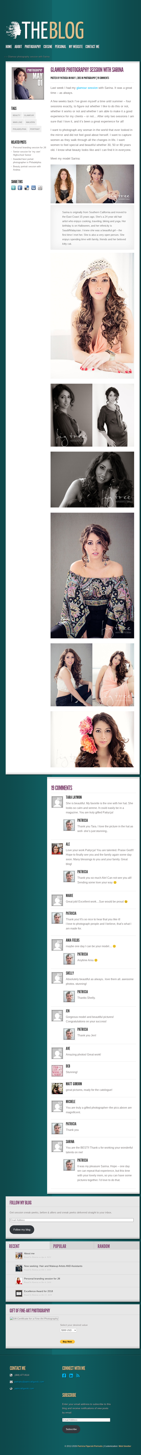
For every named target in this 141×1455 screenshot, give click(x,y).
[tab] (28, 1245)
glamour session (87, 87)
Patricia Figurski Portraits (90, 1446)
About (18, 46)
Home (9, 46)
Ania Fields (72, 940)
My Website (76, 46)
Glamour (29, 115)
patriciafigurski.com (24, 1388)
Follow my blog (21, 1229)
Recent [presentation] (14, 1246)
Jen (67, 1011)
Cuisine (48, 46)
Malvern (30, 122)
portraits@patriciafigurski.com (29, 1382)
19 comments (103, 78)
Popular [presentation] (59, 1246)
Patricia (64, 78)
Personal (60, 46)
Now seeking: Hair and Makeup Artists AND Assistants (53, 1266)
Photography (33, 46)
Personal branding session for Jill (29, 147)
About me (29, 1253)
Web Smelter (125, 1446)
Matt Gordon (74, 1084)
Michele (70, 1101)
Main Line (17, 122)
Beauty (16, 115)
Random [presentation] (104, 1246)
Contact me (92, 46)
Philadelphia (19, 129)
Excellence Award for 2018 (38, 1291)
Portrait (35, 129)
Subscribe (71, 1429)
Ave (68, 1048)
